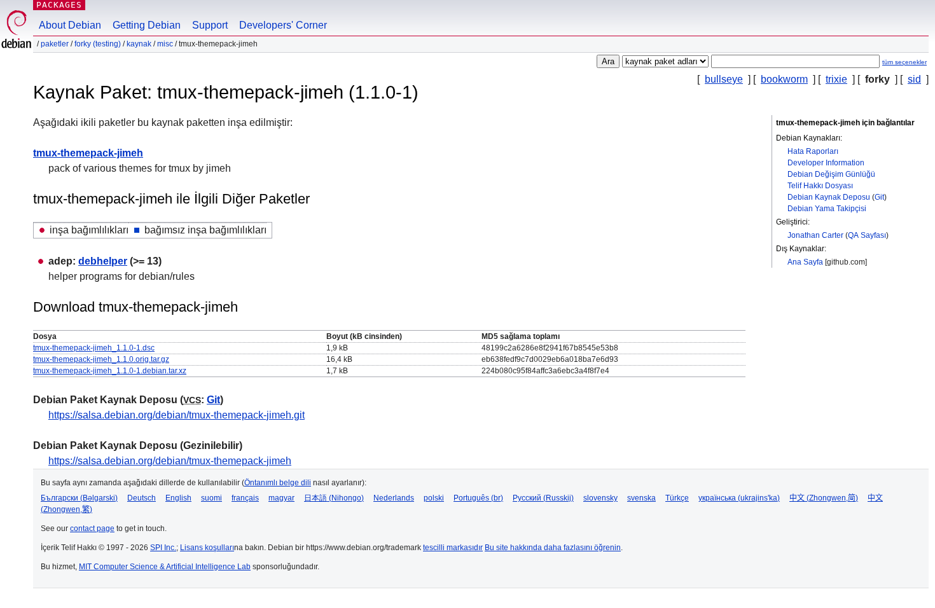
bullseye (724, 79)
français (245, 498)
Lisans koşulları (207, 547)
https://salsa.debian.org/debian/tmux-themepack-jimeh (169, 460)
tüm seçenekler (904, 62)
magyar (281, 498)
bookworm (784, 79)
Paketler (55, 43)
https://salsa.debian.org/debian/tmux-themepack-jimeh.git (176, 415)
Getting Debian (147, 25)
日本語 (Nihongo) (334, 498)
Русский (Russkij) (543, 498)
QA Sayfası (867, 235)
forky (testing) (97, 43)
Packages (59, 5)
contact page (92, 528)
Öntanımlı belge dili (277, 482)
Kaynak (139, 43)
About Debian (70, 25)
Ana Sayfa (805, 262)
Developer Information (825, 162)
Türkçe (677, 498)
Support (210, 25)
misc (165, 43)
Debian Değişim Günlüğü (831, 174)
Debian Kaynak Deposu (828, 197)
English (178, 498)
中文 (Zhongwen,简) (823, 498)
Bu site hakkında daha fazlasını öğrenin (553, 547)
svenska (641, 498)
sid (914, 79)
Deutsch (141, 498)
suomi (211, 498)
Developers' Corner (283, 25)
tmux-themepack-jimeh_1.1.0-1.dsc (94, 347)
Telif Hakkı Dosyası (820, 185)
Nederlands (393, 498)
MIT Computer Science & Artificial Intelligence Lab (165, 566)
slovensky (600, 498)
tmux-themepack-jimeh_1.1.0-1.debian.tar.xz (109, 370)
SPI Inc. (163, 547)
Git (879, 197)
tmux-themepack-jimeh (88, 153)
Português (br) (478, 498)
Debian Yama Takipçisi (826, 208)
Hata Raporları (812, 151)
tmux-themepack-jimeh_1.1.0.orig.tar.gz (101, 359)
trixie (836, 79)
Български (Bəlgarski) (79, 498)
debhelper (102, 261)
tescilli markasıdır (453, 547)
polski (434, 498)
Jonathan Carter (815, 235)
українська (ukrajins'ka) (739, 498)
